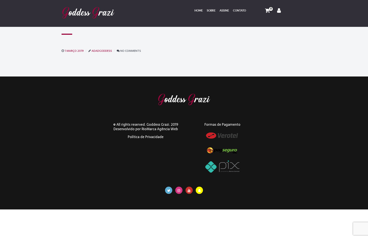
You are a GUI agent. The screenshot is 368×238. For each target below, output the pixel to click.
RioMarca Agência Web (160, 129)
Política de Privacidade (146, 137)
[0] (267, 10)
